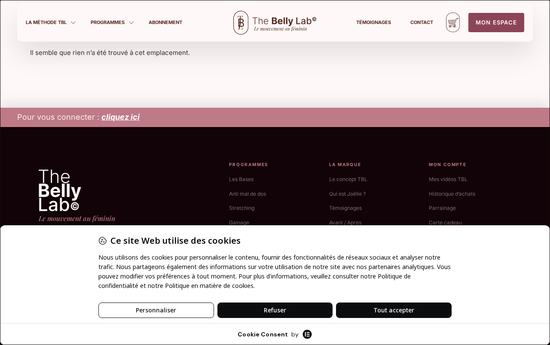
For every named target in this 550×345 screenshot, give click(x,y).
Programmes (108, 22)
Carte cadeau (445, 222)
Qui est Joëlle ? (347, 194)
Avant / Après (345, 222)
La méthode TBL (46, 22)
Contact (421, 22)
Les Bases (241, 179)
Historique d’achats (452, 194)
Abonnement (165, 22)
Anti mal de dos (247, 194)
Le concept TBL (348, 179)
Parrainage (442, 208)
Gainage (239, 222)
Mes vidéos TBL (448, 179)
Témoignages (373, 22)
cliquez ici (120, 116)
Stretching (241, 208)
